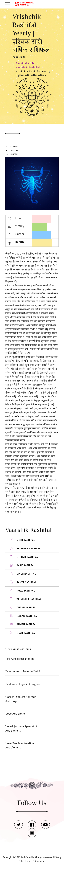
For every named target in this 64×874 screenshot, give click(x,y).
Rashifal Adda (27, 857)
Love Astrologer (15, 713)
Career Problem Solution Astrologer (20, 699)
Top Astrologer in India (19, 658)
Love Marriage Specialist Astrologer (21, 728)
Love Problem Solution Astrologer (19, 745)
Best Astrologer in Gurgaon (23, 684)
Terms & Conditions (35, 861)
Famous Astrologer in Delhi (22, 671)
